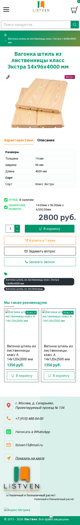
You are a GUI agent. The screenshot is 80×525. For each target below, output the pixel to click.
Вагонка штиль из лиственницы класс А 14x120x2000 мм (21, 352)
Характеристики (18, 140)
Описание (46, 140)
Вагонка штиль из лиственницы (24, 289)
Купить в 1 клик (42, 240)
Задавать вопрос (42, 251)
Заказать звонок (42, 262)
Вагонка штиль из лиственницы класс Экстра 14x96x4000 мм (32, 281)
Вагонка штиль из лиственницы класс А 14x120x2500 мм (58, 352)
